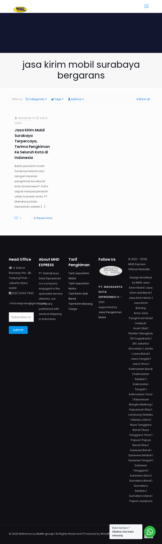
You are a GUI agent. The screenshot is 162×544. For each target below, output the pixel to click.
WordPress (108, 534)
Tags (57, 99)
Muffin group (45, 534)
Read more (44, 218)
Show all (144, 99)
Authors (76, 99)
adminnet (24, 118)
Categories (37, 99)
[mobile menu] (146, 6)
